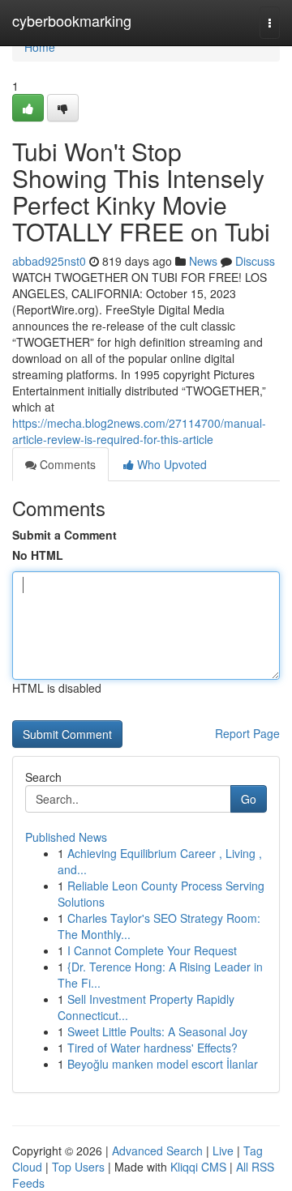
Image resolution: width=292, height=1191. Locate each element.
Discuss (255, 261)
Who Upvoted (170, 464)
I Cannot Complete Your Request (152, 950)
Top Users (78, 1167)
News (203, 261)
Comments (66, 464)
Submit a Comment (64, 535)
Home (39, 47)
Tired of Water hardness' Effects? (152, 1047)
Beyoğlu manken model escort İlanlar (162, 1064)
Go (248, 799)
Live (223, 1150)
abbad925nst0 (49, 261)
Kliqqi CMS (198, 1167)
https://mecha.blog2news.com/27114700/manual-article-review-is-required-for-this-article (139, 431)
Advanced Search (157, 1150)
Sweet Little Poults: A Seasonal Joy (157, 1031)
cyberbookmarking (71, 20)
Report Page (247, 733)
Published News (66, 837)
